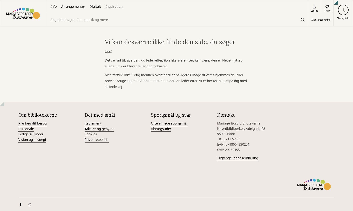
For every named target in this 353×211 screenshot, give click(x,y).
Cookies (91, 134)
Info (54, 6)
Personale (26, 129)
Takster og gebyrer (99, 129)
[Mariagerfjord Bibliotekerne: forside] (23, 13)
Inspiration (114, 6)
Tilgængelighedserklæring (237, 158)
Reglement (93, 123)
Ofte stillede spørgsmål (169, 123)
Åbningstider (161, 129)
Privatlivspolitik (97, 139)
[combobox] (177, 19)
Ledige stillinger (30, 134)
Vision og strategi (32, 139)
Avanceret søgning (320, 19)
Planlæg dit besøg (32, 123)
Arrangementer (73, 6)
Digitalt (95, 6)
